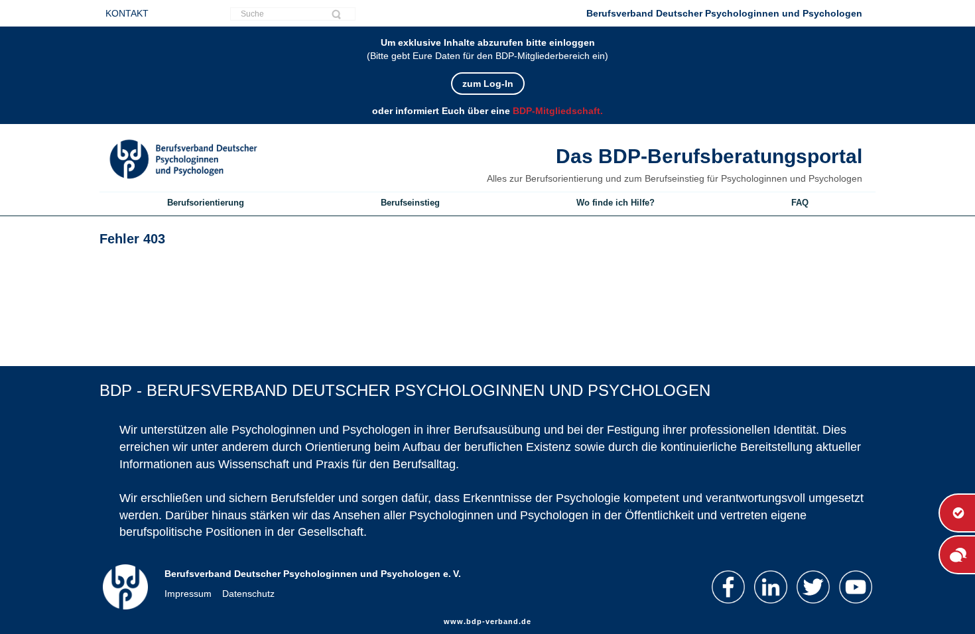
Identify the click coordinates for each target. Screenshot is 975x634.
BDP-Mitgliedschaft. (558, 110)
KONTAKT (127, 13)
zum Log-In (487, 83)
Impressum (188, 593)
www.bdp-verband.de (487, 621)
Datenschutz (248, 593)
